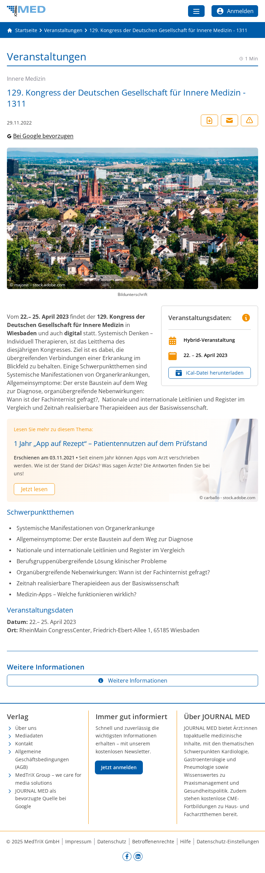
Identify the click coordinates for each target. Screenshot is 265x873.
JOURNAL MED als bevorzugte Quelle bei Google (40, 798)
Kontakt (24, 743)
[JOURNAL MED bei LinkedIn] (138, 856)
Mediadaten (29, 735)
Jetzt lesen (34, 489)
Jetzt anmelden (119, 767)
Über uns (26, 728)
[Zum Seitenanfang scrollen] (252, 860)
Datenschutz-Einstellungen (228, 841)
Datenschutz (111, 841)
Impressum (78, 841)
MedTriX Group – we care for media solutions (48, 779)
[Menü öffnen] (196, 11)
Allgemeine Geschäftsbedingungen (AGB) (42, 759)
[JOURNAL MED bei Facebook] (126, 856)
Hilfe (185, 841)
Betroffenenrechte (153, 841)
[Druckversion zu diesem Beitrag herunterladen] (209, 120)
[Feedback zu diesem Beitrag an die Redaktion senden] (249, 120)
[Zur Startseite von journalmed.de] (26, 11)
